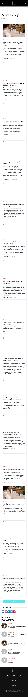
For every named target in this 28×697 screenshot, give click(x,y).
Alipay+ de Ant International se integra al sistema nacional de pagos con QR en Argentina (13, 43)
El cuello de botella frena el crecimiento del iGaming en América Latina (13, 84)
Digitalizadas (19, 692)
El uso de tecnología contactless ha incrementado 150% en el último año (12, 399)
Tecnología (6, 429)
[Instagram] (14, 675)
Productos (11, 623)
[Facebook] (8, 675)
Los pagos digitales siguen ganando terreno (13, 469)
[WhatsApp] (20, 675)
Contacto (14, 680)
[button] (2, 3)
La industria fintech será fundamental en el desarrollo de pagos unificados (13, 205)
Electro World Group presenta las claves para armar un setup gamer (16, 652)
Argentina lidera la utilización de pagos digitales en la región (12, 242)
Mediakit (14, 685)
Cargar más (14, 601)
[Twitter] (11, 675)
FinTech (5, 39)
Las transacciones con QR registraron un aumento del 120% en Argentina (13, 359)
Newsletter (14, 687)
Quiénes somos (14, 682)
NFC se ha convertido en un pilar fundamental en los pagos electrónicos (12, 433)
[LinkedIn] (17, 675)
